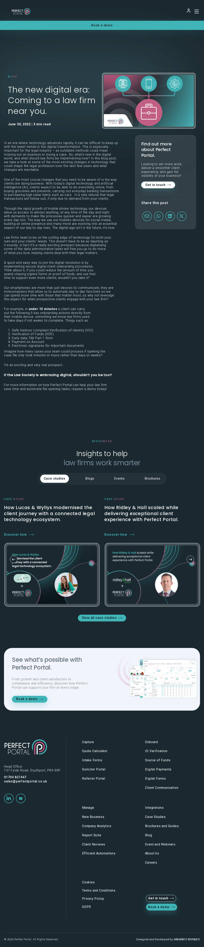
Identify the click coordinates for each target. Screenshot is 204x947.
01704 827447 (15, 777)
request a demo (84, 389)
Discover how (15, 534)
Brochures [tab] (152, 478)
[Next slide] (190, 559)
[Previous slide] (13, 559)
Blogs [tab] (89, 478)
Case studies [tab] (55, 478)
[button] (9, 798)
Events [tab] (119, 478)
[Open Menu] (196, 11)
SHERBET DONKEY (187, 939)
